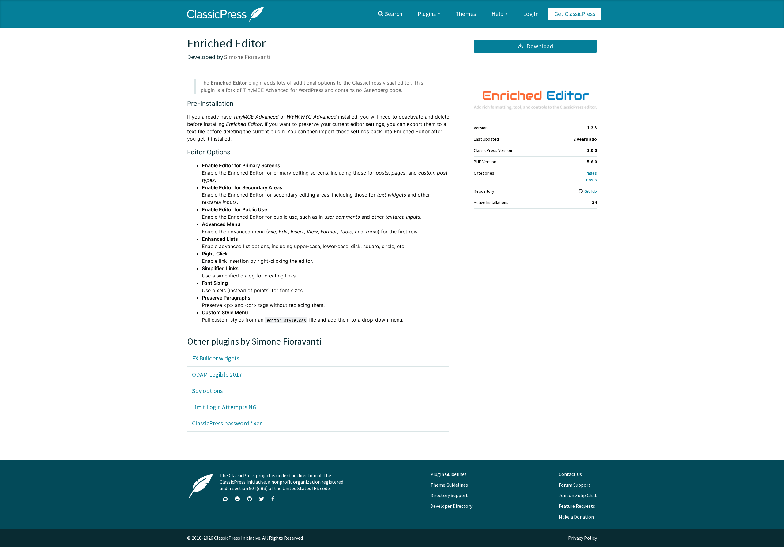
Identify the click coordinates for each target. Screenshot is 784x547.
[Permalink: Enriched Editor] (182, 82)
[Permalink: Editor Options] (182, 165)
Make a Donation (576, 517)
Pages (591, 173)
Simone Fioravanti (247, 57)
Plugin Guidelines (448, 474)
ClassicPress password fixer (227, 423)
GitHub (590, 191)
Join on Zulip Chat (578, 495)
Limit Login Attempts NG (224, 407)
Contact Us (570, 474)
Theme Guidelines (449, 485)
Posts (591, 180)
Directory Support (449, 495)
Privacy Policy (582, 538)
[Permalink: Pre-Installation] (182, 116)
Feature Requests (577, 506)
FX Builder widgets (215, 358)
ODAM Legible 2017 (217, 374)
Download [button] (539, 46)
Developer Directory (451, 506)
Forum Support (574, 485)
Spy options (207, 390)
